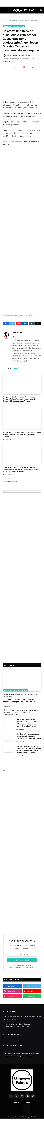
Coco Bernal (13, 55)
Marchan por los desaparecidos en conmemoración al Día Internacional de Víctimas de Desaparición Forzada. (22, 434)
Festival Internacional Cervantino (15, 690)
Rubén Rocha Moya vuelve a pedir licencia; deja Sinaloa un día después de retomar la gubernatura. (28, 736)
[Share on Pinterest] (24, 67)
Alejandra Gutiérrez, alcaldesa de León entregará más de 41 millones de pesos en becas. (22, 1055)
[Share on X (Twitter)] (15, 67)
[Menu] (3, 10)
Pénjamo (29, 315)
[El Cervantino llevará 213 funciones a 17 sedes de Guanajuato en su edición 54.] (22, 680)
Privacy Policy (21, 968)
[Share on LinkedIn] (33, 67)
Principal (17, 1103)
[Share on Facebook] (7, 67)
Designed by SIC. (30, 1117)
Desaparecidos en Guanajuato (14, 26)
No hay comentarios (30, 59)
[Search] (41, 10)
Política (26, 1103)
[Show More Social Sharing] (39, 67)
